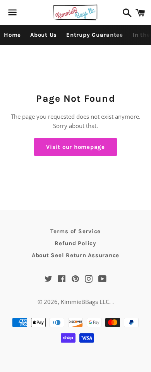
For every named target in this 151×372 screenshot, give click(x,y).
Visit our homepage (75, 146)
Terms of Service (75, 231)
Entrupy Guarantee (94, 34)
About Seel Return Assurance (75, 255)
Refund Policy (75, 243)
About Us (43, 34)
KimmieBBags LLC (85, 301)
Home (12, 34)
